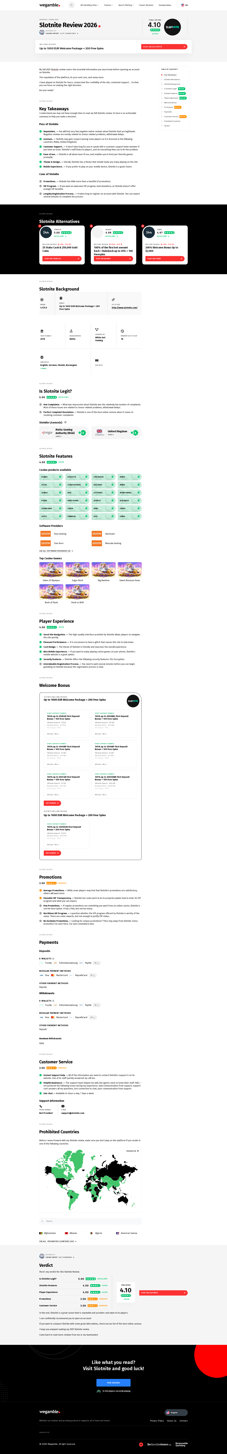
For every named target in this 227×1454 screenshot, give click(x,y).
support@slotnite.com (72, 1113)
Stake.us (57, 230)
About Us (171, 1420)
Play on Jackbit (103, 259)
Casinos (107, 5)
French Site (44, 1432)
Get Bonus (51, 803)
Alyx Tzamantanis (68, 33)
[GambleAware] (141, 1444)
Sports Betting (125, 5)
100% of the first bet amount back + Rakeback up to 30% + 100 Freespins (113, 251)
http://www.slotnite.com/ (125, 307)
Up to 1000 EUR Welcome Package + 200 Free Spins (72, 48)
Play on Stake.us (53, 259)
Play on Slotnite (149, 1293)
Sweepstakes (165, 5)
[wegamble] (50, 5)
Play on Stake (154, 259)
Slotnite (54, 69)
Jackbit (108, 230)
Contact (184, 1420)
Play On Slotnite (152, 47)
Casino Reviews (146, 5)
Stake (159, 230)
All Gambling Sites (89, 5)
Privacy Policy (157, 1420)
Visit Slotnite (113, 1383)
